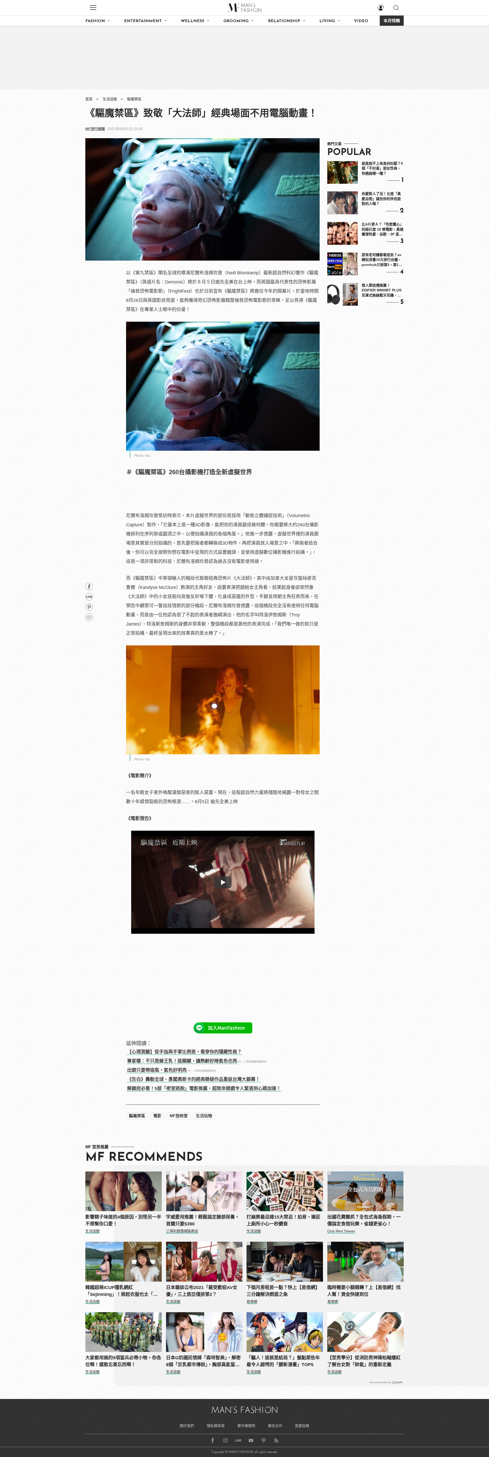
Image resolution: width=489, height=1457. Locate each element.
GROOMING (236, 21)
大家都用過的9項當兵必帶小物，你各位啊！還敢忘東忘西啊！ (123, 1361)
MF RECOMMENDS (143, 1158)
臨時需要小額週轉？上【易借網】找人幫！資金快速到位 (364, 1291)
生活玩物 (204, 1116)
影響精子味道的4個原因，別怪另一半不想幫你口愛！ (123, 1220)
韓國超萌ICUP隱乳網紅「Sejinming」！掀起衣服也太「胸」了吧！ (122, 1291)
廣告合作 (275, 1426)
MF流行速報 (95, 129)
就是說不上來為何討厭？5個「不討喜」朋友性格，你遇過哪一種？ (382, 168)
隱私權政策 (216, 1426)
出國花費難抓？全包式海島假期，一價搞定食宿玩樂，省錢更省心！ (364, 1220)
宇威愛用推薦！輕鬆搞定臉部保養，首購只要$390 (202, 1220)
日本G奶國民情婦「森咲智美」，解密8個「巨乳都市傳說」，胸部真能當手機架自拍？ (203, 1361)
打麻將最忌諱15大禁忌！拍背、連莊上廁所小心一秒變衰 (283, 1220)
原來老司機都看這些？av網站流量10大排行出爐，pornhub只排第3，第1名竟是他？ (382, 260)
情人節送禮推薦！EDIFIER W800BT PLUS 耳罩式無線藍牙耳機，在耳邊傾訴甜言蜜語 (381, 290)
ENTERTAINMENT (143, 21)
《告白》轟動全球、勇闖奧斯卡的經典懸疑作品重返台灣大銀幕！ (193, 1079)
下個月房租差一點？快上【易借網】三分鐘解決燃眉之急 (283, 1291)
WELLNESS (192, 21)
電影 (157, 1116)
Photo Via (142, 456)
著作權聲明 (246, 1426)
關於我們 (187, 1426)
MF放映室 (179, 1116)
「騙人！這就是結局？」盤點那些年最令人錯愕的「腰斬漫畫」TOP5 (283, 1361)
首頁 (88, 99)
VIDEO (361, 21)
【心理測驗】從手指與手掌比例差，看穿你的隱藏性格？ (184, 1051)
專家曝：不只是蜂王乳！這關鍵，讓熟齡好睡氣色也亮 (182, 1061)
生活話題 (110, 99)
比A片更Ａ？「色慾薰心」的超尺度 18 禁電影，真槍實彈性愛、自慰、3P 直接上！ (382, 229)
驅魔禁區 (134, 99)
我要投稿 (302, 1426)
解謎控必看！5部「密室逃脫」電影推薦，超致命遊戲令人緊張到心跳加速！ (204, 1088)
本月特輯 (392, 21)
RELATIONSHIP (284, 21)
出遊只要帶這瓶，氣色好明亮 (157, 1070)
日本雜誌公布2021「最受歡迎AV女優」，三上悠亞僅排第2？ (201, 1291)
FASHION (95, 21)
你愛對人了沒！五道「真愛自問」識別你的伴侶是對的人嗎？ (381, 199)
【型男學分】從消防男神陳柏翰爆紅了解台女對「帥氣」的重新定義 (364, 1361)
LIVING (327, 21)
